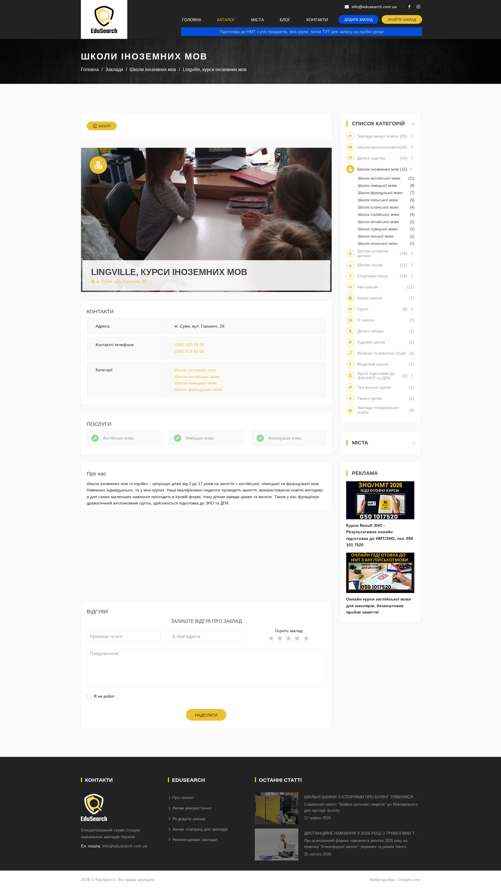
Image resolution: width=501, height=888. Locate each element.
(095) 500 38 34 (189, 344)
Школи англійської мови (197, 376)
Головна (191, 19)
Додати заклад (358, 20)
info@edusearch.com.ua (124, 846)
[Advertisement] (206, 560)
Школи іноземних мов (195, 370)
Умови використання (191, 808)
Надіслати (206, 715)
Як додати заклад (188, 818)
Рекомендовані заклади (194, 839)
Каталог (226, 19)
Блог (285, 19)
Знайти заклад (402, 20)
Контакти (317, 19)
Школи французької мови (199, 389)
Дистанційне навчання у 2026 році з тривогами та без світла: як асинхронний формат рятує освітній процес (360, 833)
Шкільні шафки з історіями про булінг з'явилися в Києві (360, 797)
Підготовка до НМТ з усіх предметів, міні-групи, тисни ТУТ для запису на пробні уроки (302, 31)
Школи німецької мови (196, 383)
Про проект (183, 797)
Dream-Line (409, 879)
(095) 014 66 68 (189, 351)
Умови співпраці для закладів (200, 829)
